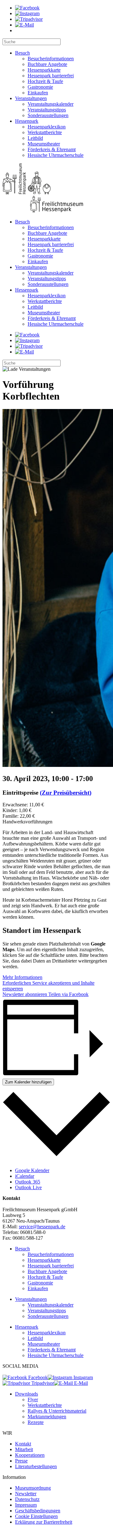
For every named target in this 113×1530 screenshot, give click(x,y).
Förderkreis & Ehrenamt (52, 149)
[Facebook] (27, 7)
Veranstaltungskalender (50, 104)
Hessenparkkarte (44, 70)
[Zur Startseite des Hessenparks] (56, 188)
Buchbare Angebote (47, 64)
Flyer (33, 1399)
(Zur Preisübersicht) (65, 792)
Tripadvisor (42, 1383)
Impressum (26, 1505)
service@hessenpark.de (42, 1226)
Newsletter (25, 1493)
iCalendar (24, 1176)
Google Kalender (32, 1170)
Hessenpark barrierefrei (51, 75)
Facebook (37, 1377)
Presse (21, 1460)
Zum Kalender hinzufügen (28, 1082)
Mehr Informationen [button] (22, 977)
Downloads (26, 1394)
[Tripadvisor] (29, 19)
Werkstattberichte (45, 132)
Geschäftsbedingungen (37, 1510)
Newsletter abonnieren (25, 994)
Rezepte (36, 1422)
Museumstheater (44, 143)
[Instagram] (27, 13)
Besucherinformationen (51, 58)
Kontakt (23, 1443)
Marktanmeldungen (47, 1416)
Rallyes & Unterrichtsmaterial (57, 1411)
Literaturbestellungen (36, 1466)
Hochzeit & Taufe (45, 81)
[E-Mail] (24, 24)
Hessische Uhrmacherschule (55, 155)
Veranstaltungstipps (47, 109)
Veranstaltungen (31, 98)
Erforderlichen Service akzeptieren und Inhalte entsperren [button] (48, 985)
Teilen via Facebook (68, 994)
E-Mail (80, 1383)
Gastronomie (40, 87)
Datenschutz (27, 1499)
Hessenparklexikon (47, 126)
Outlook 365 (27, 1181)
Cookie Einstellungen (36, 1516)
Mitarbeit (24, 1449)
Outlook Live (28, 1187)
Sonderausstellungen (48, 115)
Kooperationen (30, 1455)
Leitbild (35, 138)
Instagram (82, 1377)
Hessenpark (26, 121)
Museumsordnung (33, 1488)
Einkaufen (38, 92)
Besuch (22, 53)
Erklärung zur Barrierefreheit (43, 1522)
